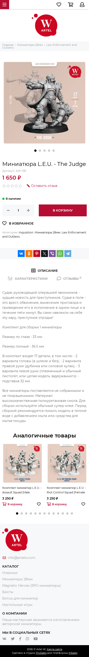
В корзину (63, 210)
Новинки (10, 573)
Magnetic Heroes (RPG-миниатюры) (31, 586)
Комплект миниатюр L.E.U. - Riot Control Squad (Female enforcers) (66, 490)
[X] (44, 253)
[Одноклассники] (29, 253)
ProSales (41, 652)
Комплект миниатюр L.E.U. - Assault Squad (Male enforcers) (22, 490)
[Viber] (52, 253)
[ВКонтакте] (21, 253)
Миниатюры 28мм (47, 232)
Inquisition (26, 232)
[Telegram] (67, 253)
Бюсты (7, 592)
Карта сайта (54, 649)
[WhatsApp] (60, 253)
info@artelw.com (21, 558)
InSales (73, 652)
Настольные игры (17, 605)
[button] (35, 150)
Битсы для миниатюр (20, 598)
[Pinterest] (36, 253)
